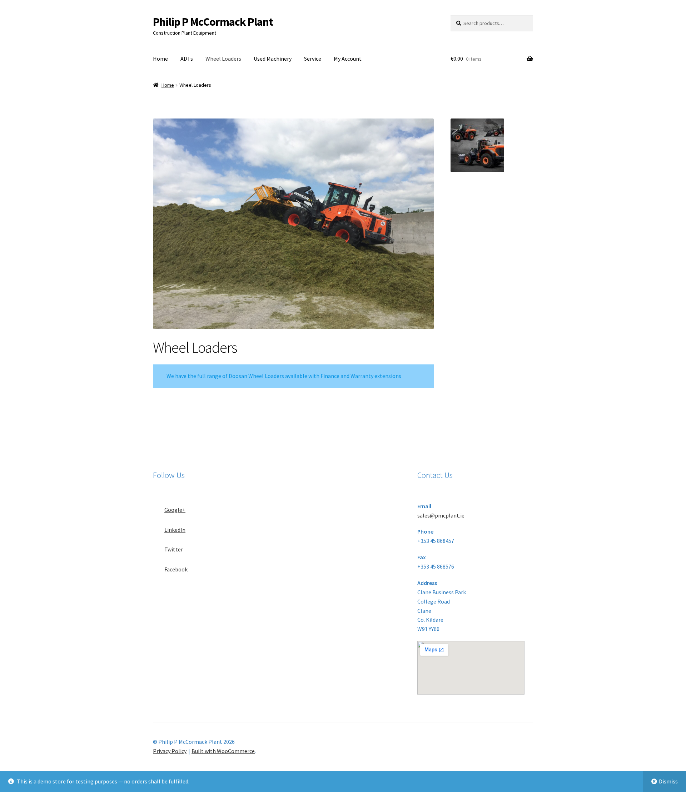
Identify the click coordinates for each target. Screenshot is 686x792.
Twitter (173, 549)
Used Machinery (273, 58)
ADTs (186, 58)
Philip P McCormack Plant (213, 22)
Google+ (174, 509)
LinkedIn (174, 529)
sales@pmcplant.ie (440, 515)
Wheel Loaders (223, 58)
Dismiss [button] (668, 781)
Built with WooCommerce (223, 751)
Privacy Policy (170, 751)
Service (312, 58)
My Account (348, 58)
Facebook (176, 569)
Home (160, 58)
